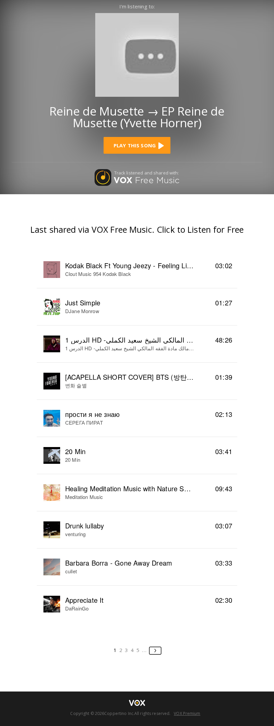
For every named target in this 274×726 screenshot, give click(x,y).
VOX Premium (187, 713)
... (144, 650)
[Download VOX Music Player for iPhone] (137, 54)
